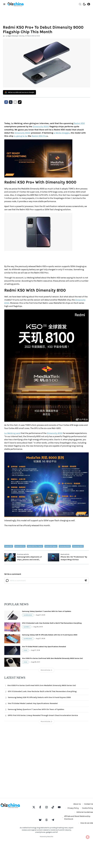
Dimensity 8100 (54, 433)
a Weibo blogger (62, 133)
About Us (77, 804)
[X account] (33, 807)
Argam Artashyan (13, 36)
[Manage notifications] (87, 837)
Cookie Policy (87, 808)
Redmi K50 (79, 123)
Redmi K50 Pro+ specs (35, 546)
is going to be (20, 136)
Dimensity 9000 (41, 126)
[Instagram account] (46, 807)
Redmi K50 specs (50, 546)
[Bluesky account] (40, 819)
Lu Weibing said (12, 433)
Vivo (25, 650)
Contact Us (88, 804)
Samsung (27, 615)
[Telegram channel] (52, 819)
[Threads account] (46, 819)
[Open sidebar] (4, 4)
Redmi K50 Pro (39, 136)
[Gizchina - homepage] (15, 4)
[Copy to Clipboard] (20, 102)
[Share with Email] (15, 102)
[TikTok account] (52, 807)
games (26, 627)
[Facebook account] (40, 807)
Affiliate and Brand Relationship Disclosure (77, 817)
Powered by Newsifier (46, 836)
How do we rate (86, 823)
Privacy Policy (73, 808)
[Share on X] (10, 102)
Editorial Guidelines (85, 812)
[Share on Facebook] (6, 102)
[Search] (80, 4)
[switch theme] (84, 4)
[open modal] (88, 4)
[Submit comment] (85, 580)
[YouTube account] (59, 807)
